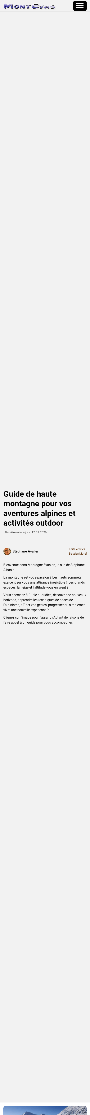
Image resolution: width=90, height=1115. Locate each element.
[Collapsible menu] (80, 6)
